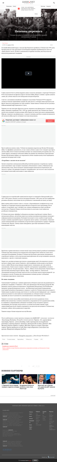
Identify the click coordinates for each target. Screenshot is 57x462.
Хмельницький (38, 424)
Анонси (31, 418)
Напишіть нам (51, 421)
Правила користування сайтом (51, 426)
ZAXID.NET (36, 318)
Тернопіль (38, 417)
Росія (3, 339)
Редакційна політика (51, 416)
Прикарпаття (38, 415)
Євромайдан (20, 339)
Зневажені (24, 323)
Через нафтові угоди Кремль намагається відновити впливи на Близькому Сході (25, 347)
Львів (37, 414)
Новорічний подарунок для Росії (16, 329)
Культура (43, 6)
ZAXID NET (28, 2)
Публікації (28, 28)
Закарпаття (38, 420)
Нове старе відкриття (31, 327)
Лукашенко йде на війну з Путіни (37, 323)
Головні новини (11, 339)
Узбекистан (29, 339)
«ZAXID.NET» (10, 430)
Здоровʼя (48, 6)
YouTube (44, 419)
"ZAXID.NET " (5, 416)
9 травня (36, 339)
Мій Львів (27, 325)
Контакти (50, 419)
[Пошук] (53, 3)
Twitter (44, 418)
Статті (30, 414)
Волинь (37, 418)
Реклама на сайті (51, 423)
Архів (30, 425)
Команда (50, 418)
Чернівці (37, 421)
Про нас (50, 414)
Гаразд (36, 14)
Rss (43, 415)
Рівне (37, 423)
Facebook (44, 416)
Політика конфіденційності (52, 429)
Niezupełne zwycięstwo (25, 336)
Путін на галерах (36, 325)
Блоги (30, 416)
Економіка (9, 6)
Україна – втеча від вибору (17, 322)
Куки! (30, 460)
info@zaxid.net (17, 433)
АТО (41, 339)
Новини (31, 412)
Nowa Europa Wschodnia (9, 320)
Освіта (14, 6)
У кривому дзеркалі (14, 323)
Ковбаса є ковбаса (18, 325)
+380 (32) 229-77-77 (10, 432)
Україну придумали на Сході (14, 327)
